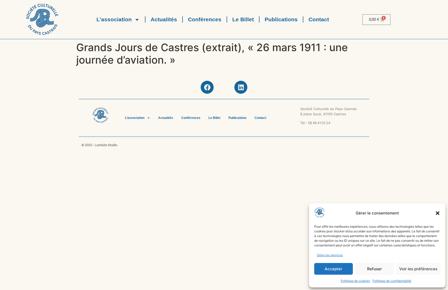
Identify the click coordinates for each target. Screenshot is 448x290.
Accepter (333, 268)
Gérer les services (330, 255)
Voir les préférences (418, 268)
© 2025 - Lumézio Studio (99, 145)
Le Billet (243, 19)
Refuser (374, 268)
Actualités (164, 19)
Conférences (204, 19)
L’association (114, 19)
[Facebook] (207, 87)
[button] (437, 213)
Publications (281, 19)
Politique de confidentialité (392, 281)
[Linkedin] (240, 87)
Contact (319, 19)
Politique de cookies (355, 281)
